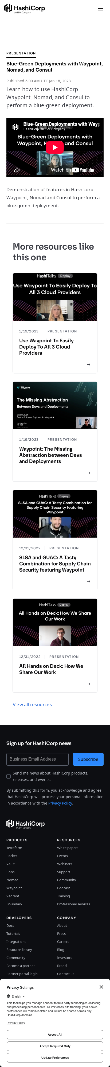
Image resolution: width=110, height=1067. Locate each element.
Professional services (73, 904)
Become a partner (20, 965)
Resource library (19, 949)
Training (63, 896)
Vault (10, 863)
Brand (62, 965)
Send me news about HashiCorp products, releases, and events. (50, 776)
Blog (60, 949)
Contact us (65, 973)
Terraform (14, 847)
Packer (11, 855)
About (62, 925)
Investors (64, 957)
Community (66, 879)
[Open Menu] (100, 8)
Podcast (63, 888)
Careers (63, 941)
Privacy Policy (60, 803)
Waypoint (14, 888)
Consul (11, 871)
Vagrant (12, 896)
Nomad (12, 879)
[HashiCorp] (24, 9)
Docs (10, 925)
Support (63, 871)
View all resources (32, 704)
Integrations (16, 941)
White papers (67, 847)
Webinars (64, 863)
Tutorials (13, 933)
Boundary (14, 904)
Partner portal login (22, 973)
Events (62, 855)
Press (61, 933)
